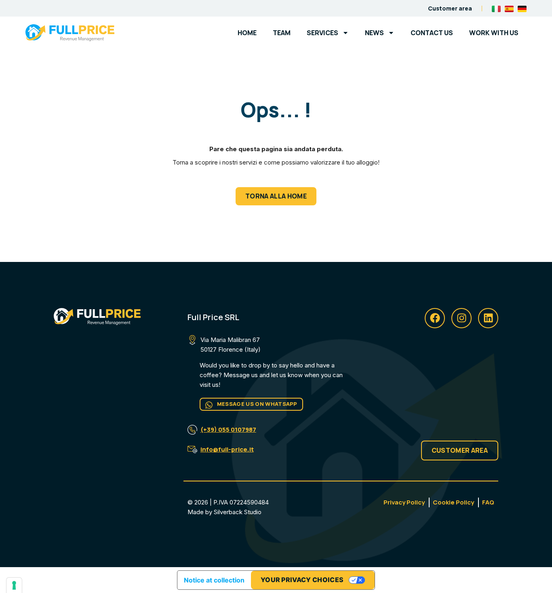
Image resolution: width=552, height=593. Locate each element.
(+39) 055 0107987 (228, 429)
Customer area (450, 8)
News (374, 32)
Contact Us (432, 32)
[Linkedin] (488, 318)
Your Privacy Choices (302, 580)
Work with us (493, 32)
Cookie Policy (453, 502)
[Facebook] (435, 318)
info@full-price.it (227, 449)
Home (247, 32)
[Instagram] (461, 318)
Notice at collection (214, 580)
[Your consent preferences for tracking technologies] (14, 585)
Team (282, 32)
